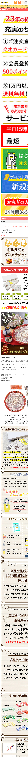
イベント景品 (11, 8)
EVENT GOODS (4, 8)
